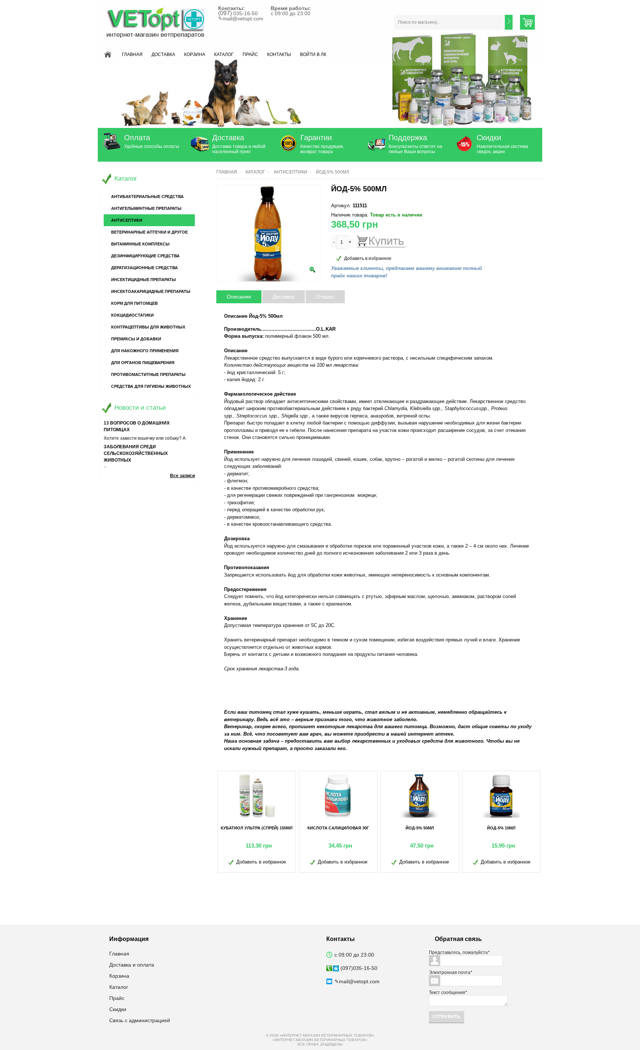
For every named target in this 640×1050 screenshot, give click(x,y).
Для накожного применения (145, 351)
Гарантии (316, 137)
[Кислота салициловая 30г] (338, 795)
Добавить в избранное (367, 258)
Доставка (163, 54)
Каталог (224, 54)
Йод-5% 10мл (501, 828)
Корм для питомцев (134, 303)
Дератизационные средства (144, 267)
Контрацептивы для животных (148, 327)
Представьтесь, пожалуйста (459, 952)
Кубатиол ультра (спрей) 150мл (257, 828)
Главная (132, 54)
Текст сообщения (448, 992)
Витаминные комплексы (140, 244)
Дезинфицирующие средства (145, 256)
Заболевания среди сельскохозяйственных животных (136, 453)
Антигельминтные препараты (146, 208)
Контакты (279, 54)
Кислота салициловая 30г (338, 828)
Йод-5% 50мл (420, 828)
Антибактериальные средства (147, 196)
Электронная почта (450, 972)
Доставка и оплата (131, 965)
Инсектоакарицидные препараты (150, 291)
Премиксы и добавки (136, 339)
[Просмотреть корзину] (527, 22)
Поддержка (408, 137)
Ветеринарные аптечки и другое (149, 232)
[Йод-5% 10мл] (501, 795)
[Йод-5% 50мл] (420, 795)
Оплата (137, 137)
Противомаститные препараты (148, 374)
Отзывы (325, 297)
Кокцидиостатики (132, 315)
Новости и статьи (140, 407)
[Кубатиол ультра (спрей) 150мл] (257, 795)
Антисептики (290, 172)
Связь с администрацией (139, 1020)
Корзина (194, 54)
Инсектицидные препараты (143, 279)
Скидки (489, 137)
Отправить (446, 1016)
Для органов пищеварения (142, 362)
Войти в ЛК (313, 54)
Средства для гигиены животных (151, 386)
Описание (239, 297)
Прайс (250, 54)
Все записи (182, 475)
